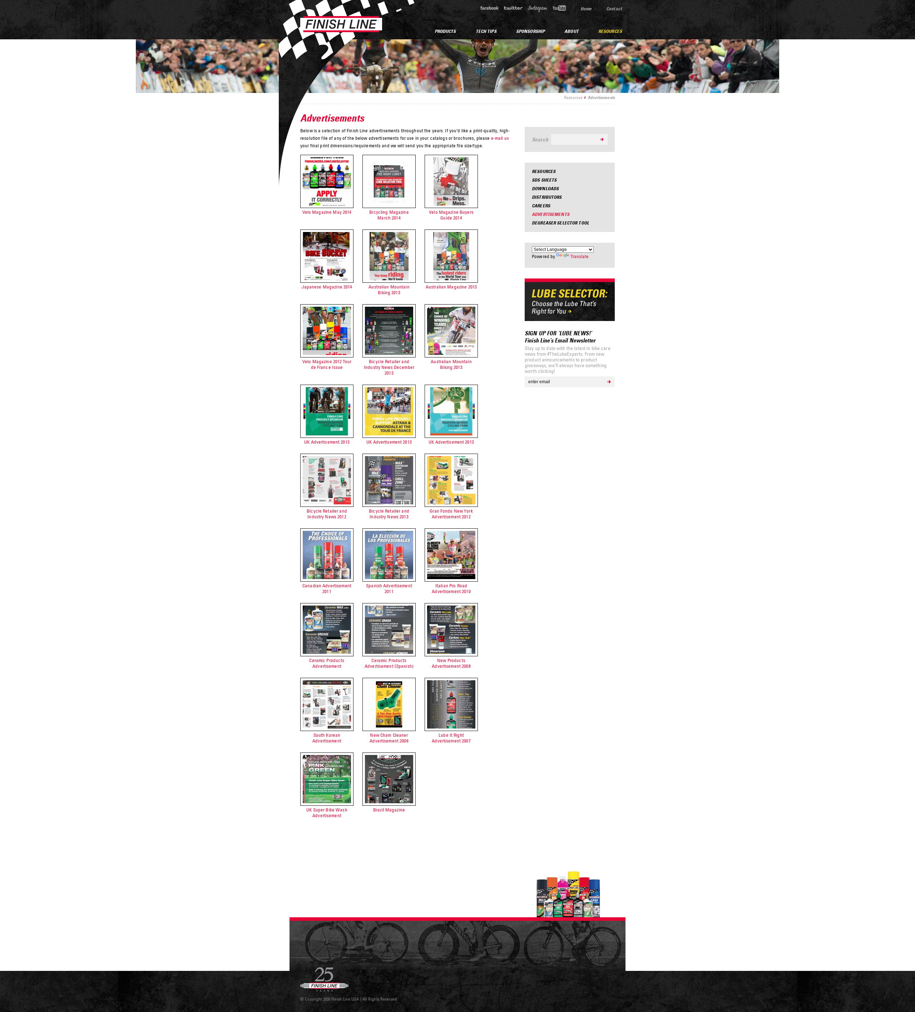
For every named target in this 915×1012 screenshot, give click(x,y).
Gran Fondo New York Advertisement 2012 (451, 513)
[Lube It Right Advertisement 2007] (451, 727)
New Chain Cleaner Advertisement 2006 (389, 738)
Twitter (513, 8)
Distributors (547, 197)
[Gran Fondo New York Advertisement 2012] (451, 502)
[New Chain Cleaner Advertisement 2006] (389, 727)
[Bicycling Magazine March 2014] (389, 204)
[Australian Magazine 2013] (451, 278)
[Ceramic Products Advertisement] (327, 652)
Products (445, 31)
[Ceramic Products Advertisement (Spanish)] (389, 652)
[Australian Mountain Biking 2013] (389, 278)
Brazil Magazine (389, 810)
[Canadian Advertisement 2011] (327, 577)
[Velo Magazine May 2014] (327, 204)
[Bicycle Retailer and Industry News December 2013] (389, 353)
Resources (573, 97)
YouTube (559, 8)
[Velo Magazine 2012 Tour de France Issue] (327, 353)
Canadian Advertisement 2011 (326, 588)
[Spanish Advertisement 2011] (389, 577)
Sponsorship (530, 31)
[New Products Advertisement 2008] (451, 652)
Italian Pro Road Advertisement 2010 (451, 588)
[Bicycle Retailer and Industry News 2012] (327, 502)
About (571, 31)
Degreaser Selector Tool (560, 223)
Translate (579, 256)
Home (586, 8)
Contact (614, 8)
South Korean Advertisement (326, 738)
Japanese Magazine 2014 (327, 287)
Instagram (537, 8)
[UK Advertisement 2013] (327, 433)
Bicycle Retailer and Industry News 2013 (389, 513)
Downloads (545, 188)
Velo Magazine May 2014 (327, 212)
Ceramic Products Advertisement (326, 663)
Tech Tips (486, 31)
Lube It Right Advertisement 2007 (451, 738)
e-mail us (500, 138)
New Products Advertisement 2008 (451, 663)
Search (540, 139)
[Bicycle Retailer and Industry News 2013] (389, 502)
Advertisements (550, 214)
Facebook (489, 8)
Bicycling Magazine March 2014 (389, 215)
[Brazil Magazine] (389, 801)
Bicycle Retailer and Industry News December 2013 (389, 367)
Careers (541, 205)
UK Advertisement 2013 (327, 442)
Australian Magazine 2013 (451, 287)
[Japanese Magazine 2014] (327, 278)
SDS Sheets (544, 180)
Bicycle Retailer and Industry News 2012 (327, 513)
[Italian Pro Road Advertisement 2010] (451, 577)
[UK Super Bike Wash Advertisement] (327, 801)
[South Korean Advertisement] (327, 727)
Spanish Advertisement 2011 (389, 588)
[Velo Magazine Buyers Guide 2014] (451, 204)
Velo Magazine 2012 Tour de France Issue (326, 364)
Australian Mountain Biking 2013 (389, 289)
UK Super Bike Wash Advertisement (326, 812)
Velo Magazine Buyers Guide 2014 (451, 215)
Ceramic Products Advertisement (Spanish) (389, 663)
